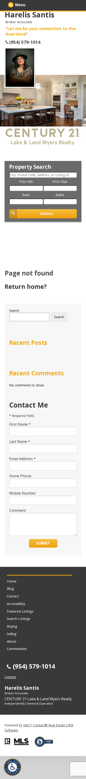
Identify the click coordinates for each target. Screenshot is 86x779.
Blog (10, 588)
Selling (12, 633)
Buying (12, 626)
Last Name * (19, 441)
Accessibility (16, 603)
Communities (17, 648)
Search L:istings (19, 618)
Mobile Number (22, 493)
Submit (43, 543)
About (11, 641)
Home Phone (20, 475)
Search (14, 310)
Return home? (26, 286)
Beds (26, 195)
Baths (59, 195)
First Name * (20, 424)
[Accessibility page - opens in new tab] (45, 748)
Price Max (60, 181)
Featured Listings (20, 611)
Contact (13, 596)
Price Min (26, 181)
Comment (17, 510)
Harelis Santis (29, 15)
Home (12, 581)
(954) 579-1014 (24, 42)
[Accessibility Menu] (12, 767)
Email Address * (22, 458)
